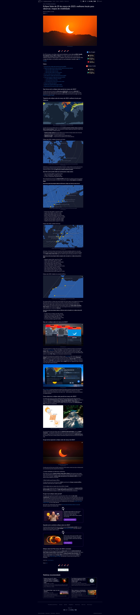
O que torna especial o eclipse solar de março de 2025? (54, 77)
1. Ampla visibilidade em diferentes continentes (53, 78)
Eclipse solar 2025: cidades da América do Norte (54, 69)
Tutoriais (60, 604)
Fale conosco (89, 604)
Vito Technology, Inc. (70, 46)
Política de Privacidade (41, 613)
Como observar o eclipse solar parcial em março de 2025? (55, 75)
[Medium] (89, 1)
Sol (46, 13)
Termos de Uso (47, 613)
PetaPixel (66, 429)
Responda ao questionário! (70, 519)
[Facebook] (83, 1)
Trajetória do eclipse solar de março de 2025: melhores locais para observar (58, 68)
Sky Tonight (52, 95)
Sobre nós (83, 604)
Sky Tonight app (47, 389)
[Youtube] (91, 1)
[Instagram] (85, 1)
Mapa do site (58, 613)
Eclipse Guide (45, 95)
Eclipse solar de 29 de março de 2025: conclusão (53, 86)
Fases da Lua (77, 604)
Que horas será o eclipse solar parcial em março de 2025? (55, 66)
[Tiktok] (93, 1)
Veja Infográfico (68, 542)
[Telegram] (64, 51)
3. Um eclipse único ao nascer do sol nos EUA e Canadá (55, 81)
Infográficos (71, 604)
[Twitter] (87, 1)
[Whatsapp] (67, 51)
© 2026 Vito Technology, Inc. (97, 613)
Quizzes (65, 604)
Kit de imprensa (53, 613)
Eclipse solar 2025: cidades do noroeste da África (54, 72)
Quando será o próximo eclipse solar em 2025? (53, 84)
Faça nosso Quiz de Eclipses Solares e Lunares (70, 504)
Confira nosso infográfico (68, 528)
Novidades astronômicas (52, 604)
